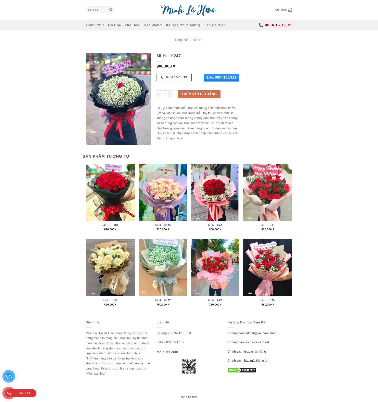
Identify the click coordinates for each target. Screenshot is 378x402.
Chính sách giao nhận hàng (246, 351)
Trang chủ (182, 40)
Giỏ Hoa (132, 25)
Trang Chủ (95, 25)
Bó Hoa (114, 25)
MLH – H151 (110, 225)
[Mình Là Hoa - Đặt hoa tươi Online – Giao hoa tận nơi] (189, 10)
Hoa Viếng (153, 25)
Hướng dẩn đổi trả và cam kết (248, 342)
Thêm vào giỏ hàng (199, 94)
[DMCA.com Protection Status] (242, 370)
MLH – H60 (110, 300)
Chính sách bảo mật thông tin (247, 360)
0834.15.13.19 (181, 333)
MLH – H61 (267, 225)
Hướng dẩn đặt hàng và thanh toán (251, 333)
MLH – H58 (215, 300)
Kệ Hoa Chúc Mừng (183, 25)
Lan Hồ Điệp (215, 25)
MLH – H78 (267, 300)
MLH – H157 (163, 300)
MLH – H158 (163, 225)
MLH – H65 (215, 225)
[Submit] (110, 9)
